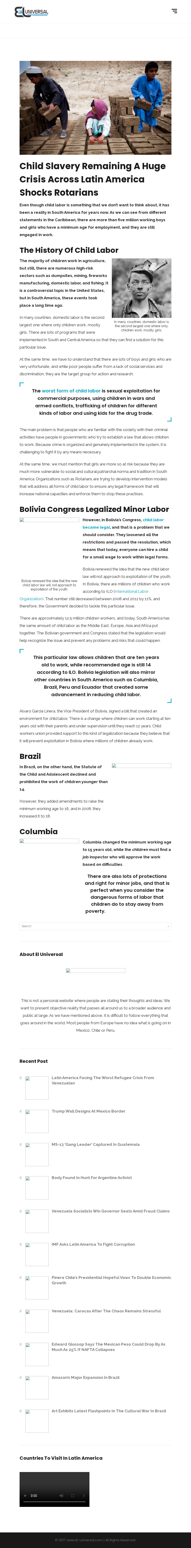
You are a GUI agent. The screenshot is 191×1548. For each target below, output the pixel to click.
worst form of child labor (71, 391)
